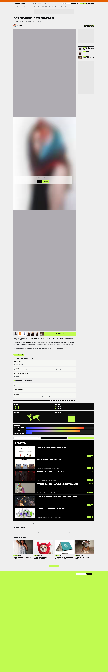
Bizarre (61, 6)
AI (21, 6)
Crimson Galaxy (28, 342)
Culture (31, 6)
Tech (24, 6)
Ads (38, 6)
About (49, 3)
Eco (46, 6)
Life (27, 6)
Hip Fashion (23, 15)
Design (35, 6)
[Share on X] (91, 26)
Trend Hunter (16, 15)
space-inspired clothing (35, 338)
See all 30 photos (19, 354)
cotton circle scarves (57, 338)
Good (49, 6)
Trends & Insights (32, 3)
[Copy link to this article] (85, 26)
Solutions (40, 3)
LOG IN (39, 181)
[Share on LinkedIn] (87, 26)
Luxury (52, 6)
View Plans (83, 3)
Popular (18, 6)
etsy (80, 26)
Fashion (56, 6)
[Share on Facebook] (89, 26)
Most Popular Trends (33, 523)
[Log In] (78, 4)
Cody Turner (20, 25)
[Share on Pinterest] (93, 26)
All (14, 6)
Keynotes (65, 6)
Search (73, 3)
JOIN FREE (46, 181)
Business (42, 6)
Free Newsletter (90, 3)
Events (45, 3)
